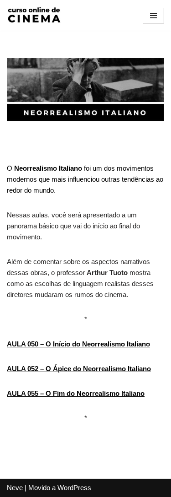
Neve (15, 488)
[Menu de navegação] (153, 15)
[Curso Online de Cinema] (34, 15)
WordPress (74, 488)
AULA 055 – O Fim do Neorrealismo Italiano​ (76, 393)
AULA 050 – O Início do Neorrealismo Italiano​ (78, 344)
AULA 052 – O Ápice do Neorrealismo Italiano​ (79, 369)
